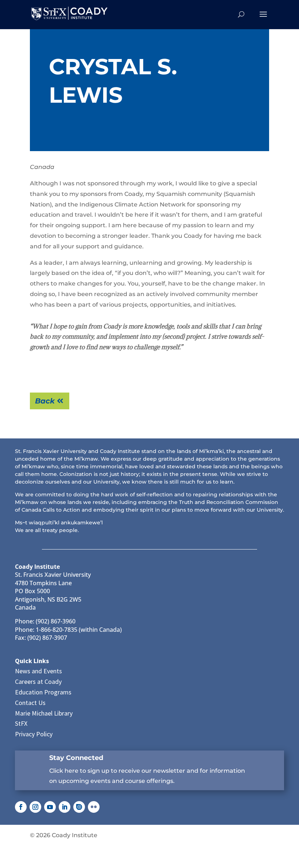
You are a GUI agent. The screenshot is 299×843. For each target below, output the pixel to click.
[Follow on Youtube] (50, 807)
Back (45, 401)
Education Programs (43, 692)
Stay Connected (76, 758)
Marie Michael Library (44, 713)
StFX (21, 723)
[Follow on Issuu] (79, 807)
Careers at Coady (38, 681)
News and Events (38, 671)
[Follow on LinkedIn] (64, 807)
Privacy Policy (34, 734)
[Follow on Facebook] (21, 807)
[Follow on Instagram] (35, 807)
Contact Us (30, 702)
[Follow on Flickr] (94, 807)
